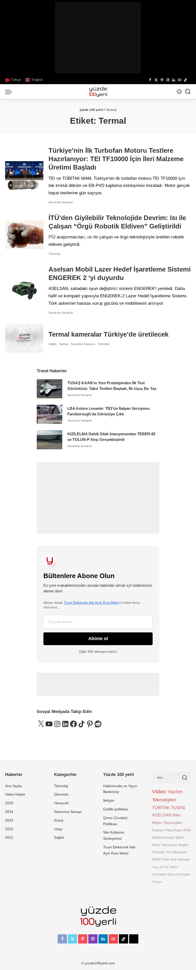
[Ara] (188, 91)
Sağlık (52, 344)
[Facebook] (150, 80)
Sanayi (63, 344)
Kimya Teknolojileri (179, 874)
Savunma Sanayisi (60, 202)
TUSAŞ (178, 807)
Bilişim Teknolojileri (167, 823)
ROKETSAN (160, 859)
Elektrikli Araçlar (163, 837)
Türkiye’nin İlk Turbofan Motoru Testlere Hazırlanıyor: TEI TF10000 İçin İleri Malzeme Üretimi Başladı (115, 159)
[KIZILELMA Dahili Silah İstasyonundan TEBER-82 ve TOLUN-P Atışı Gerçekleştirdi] (49, 439)
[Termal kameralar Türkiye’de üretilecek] (24, 338)
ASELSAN (162, 815)
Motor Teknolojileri (165, 845)
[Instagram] (168, 80)
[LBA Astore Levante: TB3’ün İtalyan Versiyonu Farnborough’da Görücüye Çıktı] (49, 414)
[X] (156, 80)
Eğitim (180, 837)
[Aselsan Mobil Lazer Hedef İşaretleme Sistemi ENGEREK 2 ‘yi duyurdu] (24, 290)
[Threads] (189, 80)
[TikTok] (185, 80)
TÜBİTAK (161, 807)
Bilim (177, 815)
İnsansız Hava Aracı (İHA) (171, 830)
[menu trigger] (10, 91)
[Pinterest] (162, 80)
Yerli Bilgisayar (176, 852)
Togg (155, 867)
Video (159, 791)
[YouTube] (179, 80)
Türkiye (157, 881)
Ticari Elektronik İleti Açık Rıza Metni (91, 603)
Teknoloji (54, 253)
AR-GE (164, 867)
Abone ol (98, 638)
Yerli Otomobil (180, 859)
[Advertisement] (98, 37)
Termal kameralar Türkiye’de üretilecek (108, 334)
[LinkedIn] (174, 80)
